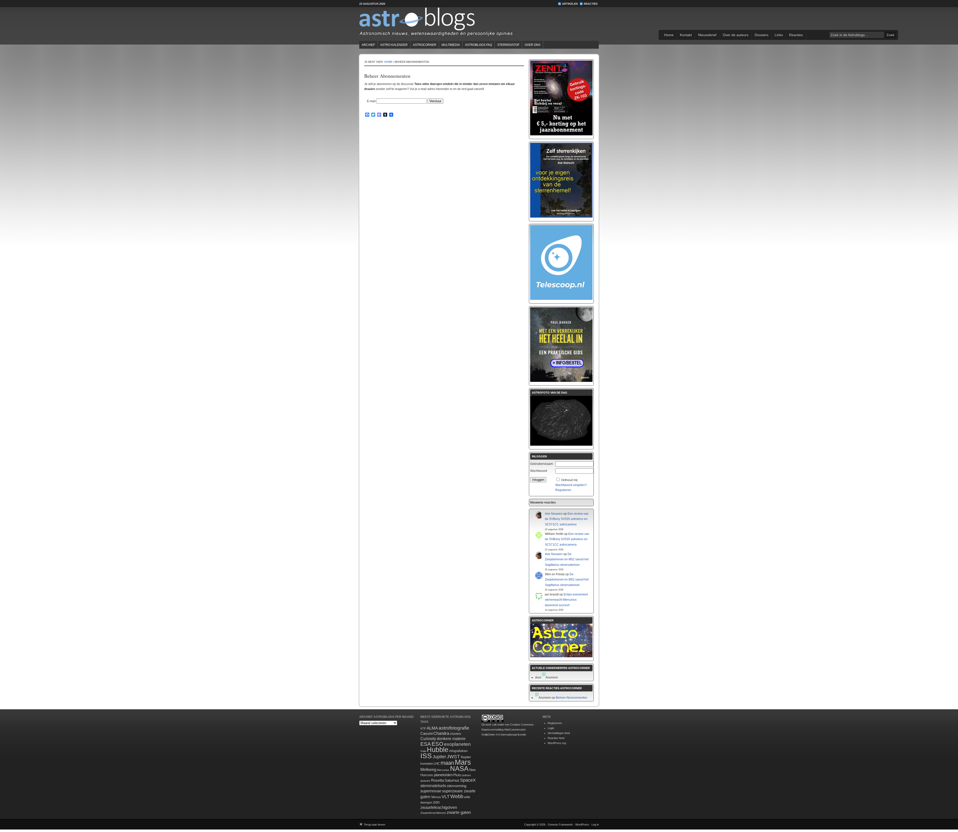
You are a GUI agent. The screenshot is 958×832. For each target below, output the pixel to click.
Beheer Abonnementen (571, 697)
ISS (426, 756)
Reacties (591, 3)
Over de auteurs (735, 35)
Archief (368, 45)
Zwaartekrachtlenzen (433, 812)
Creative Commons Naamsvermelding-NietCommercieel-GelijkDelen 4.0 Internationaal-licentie (507, 729)
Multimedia (451, 45)
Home (669, 35)
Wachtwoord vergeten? (571, 485)
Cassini (426, 733)
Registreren (563, 490)
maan (447, 763)
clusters (455, 734)
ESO (437, 744)
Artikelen (570, 3)
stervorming (456, 786)
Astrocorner (424, 45)
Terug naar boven (374, 824)
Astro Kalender (394, 45)
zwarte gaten (459, 812)
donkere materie (451, 739)
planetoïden (443, 775)
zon (436, 802)
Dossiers (761, 35)
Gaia (423, 750)
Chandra (441, 733)
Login (551, 728)
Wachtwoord (538, 471)
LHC (437, 763)
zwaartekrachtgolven (438, 807)
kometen (426, 763)
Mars (463, 762)
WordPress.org (557, 743)
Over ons (532, 45)
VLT (446, 796)
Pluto (457, 775)
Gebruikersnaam (541, 464)
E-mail (371, 101)
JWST (453, 756)
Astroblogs (479, 23)
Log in (595, 824)
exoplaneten (457, 744)
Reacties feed (556, 738)
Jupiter (439, 756)
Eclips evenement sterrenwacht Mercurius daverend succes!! (566, 600)
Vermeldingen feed (559, 733)
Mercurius (443, 769)
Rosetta (437, 780)
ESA (425, 744)
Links (779, 35)
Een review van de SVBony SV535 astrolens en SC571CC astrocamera (567, 519)
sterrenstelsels (433, 785)
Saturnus (452, 780)
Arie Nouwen (554, 513)
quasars (425, 780)
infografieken (458, 751)
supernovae (430, 791)
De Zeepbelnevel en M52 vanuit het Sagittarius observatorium (567, 559)
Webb (456, 796)
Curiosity (428, 739)
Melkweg (428, 769)
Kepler (466, 757)
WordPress (582, 824)
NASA (459, 768)
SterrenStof (508, 45)
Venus (436, 797)
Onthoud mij (569, 480)
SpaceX (468, 780)
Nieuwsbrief (707, 35)
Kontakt (686, 35)
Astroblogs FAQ (478, 45)
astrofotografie (454, 728)
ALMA (432, 728)
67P (423, 728)
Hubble (437, 749)
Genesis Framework (560, 824)
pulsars (466, 775)
